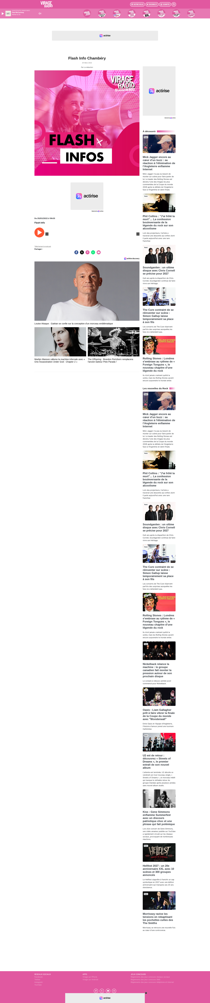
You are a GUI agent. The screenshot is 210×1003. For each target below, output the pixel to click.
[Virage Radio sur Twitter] (102, 991)
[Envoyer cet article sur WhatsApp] (92, 253)
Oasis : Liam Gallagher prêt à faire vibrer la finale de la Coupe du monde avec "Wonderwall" (159, 714)
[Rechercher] (174, 4)
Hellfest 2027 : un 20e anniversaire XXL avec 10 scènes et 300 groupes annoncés (158, 870)
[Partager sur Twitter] (81, 253)
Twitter (37, 979)
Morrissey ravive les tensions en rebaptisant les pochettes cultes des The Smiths (158, 918)
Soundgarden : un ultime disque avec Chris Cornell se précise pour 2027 (159, 270)
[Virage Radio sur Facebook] (96, 991)
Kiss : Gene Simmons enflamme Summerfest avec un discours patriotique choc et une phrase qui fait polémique (159, 818)
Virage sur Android (90, 979)
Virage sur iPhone (90, 977)
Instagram (38, 982)
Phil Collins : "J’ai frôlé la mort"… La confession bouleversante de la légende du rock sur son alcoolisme (159, 222)
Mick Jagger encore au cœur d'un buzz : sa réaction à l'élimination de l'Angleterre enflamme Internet (159, 163)
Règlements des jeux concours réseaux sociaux (150, 977)
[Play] (3, 13)
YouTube (38, 985)
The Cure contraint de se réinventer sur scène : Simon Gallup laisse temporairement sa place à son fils (158, 316)
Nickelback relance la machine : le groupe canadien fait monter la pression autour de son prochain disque (157, 670)
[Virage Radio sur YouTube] (108, 991)
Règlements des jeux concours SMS (145, 979)
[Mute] (40, 13)
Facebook (38, 977)
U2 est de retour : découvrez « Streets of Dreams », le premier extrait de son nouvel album (157, 761)
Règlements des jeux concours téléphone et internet (152, 982)
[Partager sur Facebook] (75, 253)
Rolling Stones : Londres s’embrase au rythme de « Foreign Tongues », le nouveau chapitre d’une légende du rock (159, 364)
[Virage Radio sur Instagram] (114, 991)
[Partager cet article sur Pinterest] (86, 253)
